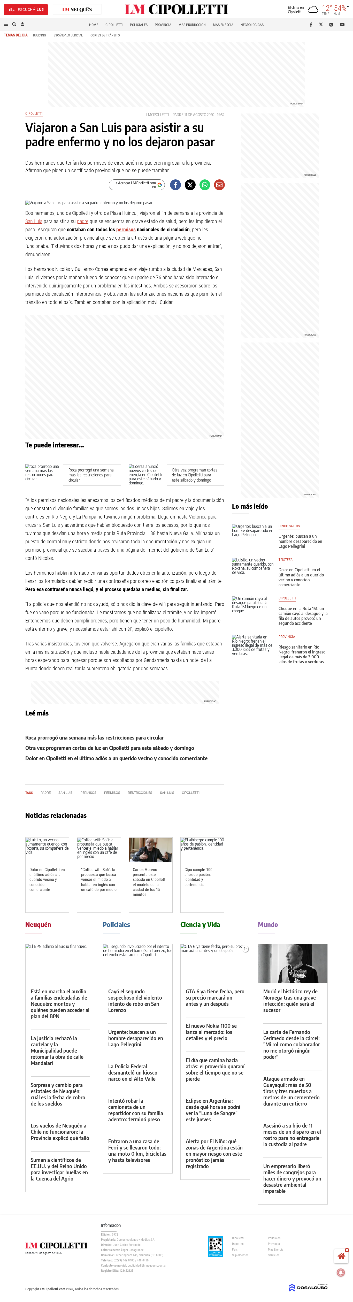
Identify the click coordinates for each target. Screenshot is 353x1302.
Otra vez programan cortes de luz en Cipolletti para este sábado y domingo (194, 474)
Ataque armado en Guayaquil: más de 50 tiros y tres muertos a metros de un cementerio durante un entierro (291, 1091)
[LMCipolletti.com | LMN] (77, 9)
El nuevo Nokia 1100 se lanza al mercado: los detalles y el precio (211, 1031)
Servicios (273, 1255)
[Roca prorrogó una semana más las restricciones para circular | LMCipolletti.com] (44, 475)
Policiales (139, 25)
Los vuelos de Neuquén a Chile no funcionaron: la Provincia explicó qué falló (60, 1131)
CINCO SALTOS (289, 526)
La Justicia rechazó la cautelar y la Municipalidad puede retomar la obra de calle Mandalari (57, 1050)
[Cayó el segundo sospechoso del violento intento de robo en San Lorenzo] (137, 963)
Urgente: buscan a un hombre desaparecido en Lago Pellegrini (300, 541)
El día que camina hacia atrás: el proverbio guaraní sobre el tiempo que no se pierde (215, 1069)
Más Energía (223, 25)
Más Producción (192, 25)
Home (93, 25)
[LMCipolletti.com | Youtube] (342, 24)
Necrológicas (252, 25)
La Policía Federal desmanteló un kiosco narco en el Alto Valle (132, 1072)
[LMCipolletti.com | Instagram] (332, 24)
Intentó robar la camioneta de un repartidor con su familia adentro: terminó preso (135, 1109)
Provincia (163, 25)
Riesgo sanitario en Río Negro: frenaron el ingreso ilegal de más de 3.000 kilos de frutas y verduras (302, 654)
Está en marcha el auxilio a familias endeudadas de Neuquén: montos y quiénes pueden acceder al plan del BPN (60, 1003)
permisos (126, 229)
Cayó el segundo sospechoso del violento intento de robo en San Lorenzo (135, 1000)
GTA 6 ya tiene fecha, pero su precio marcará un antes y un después (215, 997)
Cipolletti (114, 25)
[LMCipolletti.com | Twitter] (322, 24)
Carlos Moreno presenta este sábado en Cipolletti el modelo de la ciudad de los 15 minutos (149, 882)
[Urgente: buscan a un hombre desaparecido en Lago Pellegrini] (252, 535)
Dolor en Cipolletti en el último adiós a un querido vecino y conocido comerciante (116, 758)
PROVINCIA (287, 637)
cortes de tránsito (105, 35)
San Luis (33, 221)
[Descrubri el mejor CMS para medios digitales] (308, 1292)
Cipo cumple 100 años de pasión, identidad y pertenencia (198, 877)
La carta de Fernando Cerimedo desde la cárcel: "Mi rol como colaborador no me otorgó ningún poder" (291, 1044)
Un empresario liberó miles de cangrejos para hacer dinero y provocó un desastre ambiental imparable (292, 1178)
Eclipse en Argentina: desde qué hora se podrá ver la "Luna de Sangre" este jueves (213, 1109)
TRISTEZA (286, 560)
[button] (6, 24)
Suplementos (240, 1255)
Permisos (112, 793)
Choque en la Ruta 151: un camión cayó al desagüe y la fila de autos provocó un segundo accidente (303, 616)
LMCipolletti (157, 114)
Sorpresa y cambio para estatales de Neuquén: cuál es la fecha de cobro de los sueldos (58, 1094)
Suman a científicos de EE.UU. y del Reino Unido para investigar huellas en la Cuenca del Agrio (59, 1169)
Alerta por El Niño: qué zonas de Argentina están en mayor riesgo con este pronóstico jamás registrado (214, 1153)
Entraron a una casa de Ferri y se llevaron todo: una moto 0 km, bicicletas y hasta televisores (137, 1150)
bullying (39, 35)
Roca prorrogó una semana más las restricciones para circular (91, 474)
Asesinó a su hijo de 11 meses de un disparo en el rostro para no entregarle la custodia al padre (292, 1134)
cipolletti (287, 598)
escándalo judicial (68, 35)
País (234, 1249)
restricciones (140, 793)
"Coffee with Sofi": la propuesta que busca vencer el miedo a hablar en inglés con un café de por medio (99, 879)
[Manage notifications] (341, 1272)
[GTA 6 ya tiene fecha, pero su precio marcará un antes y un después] (215, 963)
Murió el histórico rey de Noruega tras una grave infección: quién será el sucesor (290, 1000)
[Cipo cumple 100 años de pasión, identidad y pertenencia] (202, 849)
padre (178, 114)
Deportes (237, 1243)
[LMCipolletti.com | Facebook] (312, 24)
